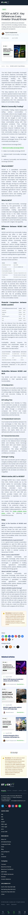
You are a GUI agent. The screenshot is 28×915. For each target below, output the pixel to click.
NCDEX (3, 822)
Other (2, 894)
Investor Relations (6, 879)
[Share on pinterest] (3, 639)
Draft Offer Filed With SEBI (8, 887)
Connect (3, 864)
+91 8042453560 (5, 800)
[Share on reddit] (6, 639)
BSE (2, 817)
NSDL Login (4, 824)
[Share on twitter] (3, 636)
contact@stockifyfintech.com (18, 800)
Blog (7, 66)
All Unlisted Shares (6, 842)
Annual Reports (5, 851)
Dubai (24, 790)
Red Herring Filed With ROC (8, 889)
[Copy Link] (12, 639)
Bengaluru (3, 790)
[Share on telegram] (22, 636)
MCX (2, 829)
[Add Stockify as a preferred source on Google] (14, 752)
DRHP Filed (4, 872)
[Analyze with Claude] (10, 646)
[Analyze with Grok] (17, 646)
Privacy (3, 904)
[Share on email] (19, 636)
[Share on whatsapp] (6, 636)
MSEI (2, 819)
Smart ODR (4, 831)
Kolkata (20, 790)
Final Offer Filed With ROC (8, 892)
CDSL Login (4, 826)
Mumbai (9, 790)
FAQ (2, 854)
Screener (3, 856)
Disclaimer (13, 904)
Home (3, 66)
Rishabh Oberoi (10, 712)
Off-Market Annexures (7, 874)
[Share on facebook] (12, 636)
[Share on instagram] (16, 636)
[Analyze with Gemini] (14, 646)
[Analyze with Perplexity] (6, 646)
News (2, 847)
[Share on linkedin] (9, 636)
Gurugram (15, 790)
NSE (2, 814)
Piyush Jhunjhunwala (11, 32)
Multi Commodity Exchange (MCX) (13, 148)
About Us (3, 839)
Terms (8, 904)
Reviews (3, 876)
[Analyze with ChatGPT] (3, 646)
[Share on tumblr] (9, 639)
